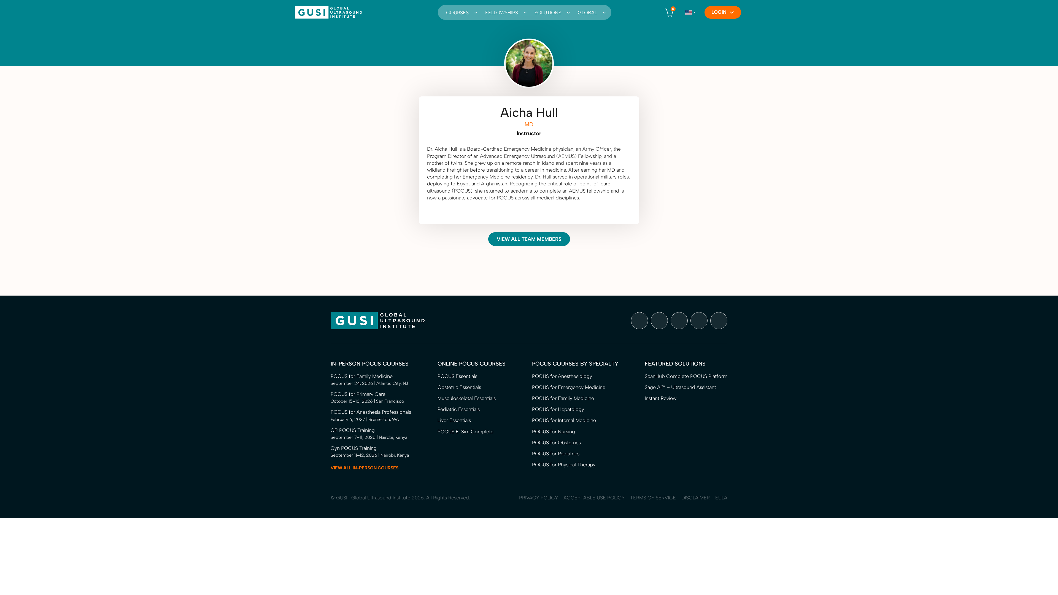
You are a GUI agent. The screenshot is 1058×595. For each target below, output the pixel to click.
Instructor (529, 133)
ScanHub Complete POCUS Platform (686, 376)
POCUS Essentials (457, 376)
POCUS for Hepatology (558, 409)
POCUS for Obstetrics (556, 443)
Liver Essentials (454, 420)
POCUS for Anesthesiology (562, 376)
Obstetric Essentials (459, 387)
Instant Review (661, 398)
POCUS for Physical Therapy (563, 465)
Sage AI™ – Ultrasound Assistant (680, 387)
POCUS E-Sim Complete (465, 432)
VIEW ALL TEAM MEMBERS (529, 239)
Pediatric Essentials (459, 409)
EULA (721, 498)
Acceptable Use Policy (594, 498)
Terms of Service (653, 498)
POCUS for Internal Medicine (564, 420)
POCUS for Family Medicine (563, 398)
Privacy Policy (538, 498)
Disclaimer (695, 498)
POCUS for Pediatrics (555, 454)
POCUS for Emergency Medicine (568, 387)
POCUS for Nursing (553, 432)
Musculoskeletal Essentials (467, 398)
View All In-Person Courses (364, 467)
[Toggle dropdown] (474, 12)
